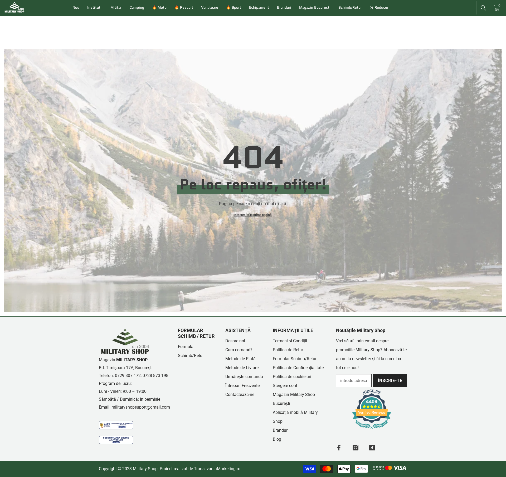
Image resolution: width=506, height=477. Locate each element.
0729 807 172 (128, 375)
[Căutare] (483, 8)
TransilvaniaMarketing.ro (217, 468)
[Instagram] (355, 447)
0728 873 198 (155, 375)
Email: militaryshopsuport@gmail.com (134, 407)
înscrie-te (390, 380)
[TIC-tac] (372, 447)
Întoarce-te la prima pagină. (253, 215)
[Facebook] (339, 447)
